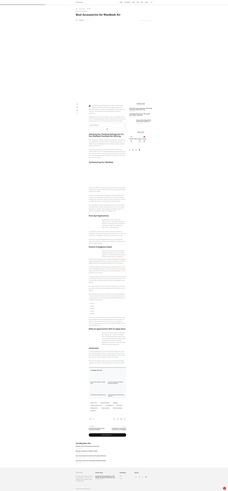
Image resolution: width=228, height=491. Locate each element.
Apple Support (115, 402)
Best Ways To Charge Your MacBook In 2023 (86, 451)
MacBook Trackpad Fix (105, 408)
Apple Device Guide (93, 402)
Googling (91, 117)
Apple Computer (82, 8)
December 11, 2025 (132, 111)
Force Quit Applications (109, 405)
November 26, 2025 (139, 123)
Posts (121, 475)
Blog (76, 8)
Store (121, 478)
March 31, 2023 (79, 462)
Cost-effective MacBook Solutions (96, 405)
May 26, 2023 (79, 457)
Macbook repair (119, 405)
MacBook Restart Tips (94, 408)
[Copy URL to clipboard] (77, 113)
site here (108, 298)
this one (109, 209)
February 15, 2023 (80, 452)
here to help (117, 270)
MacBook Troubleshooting (117, 408)
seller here (118, 323)
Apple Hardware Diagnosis (105, 402)
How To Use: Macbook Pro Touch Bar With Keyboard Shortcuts (91, 455)
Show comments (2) (106, 434)
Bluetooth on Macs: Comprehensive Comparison (87, 446)
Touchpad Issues (93, 410)
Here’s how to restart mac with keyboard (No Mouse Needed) (91, 460)
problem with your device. (98, 107)
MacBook (88, 8)
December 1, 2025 (132, 116)
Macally (77, 488)
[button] (124, 125)
